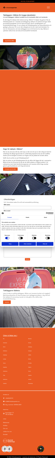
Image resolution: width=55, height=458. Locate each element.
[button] (48, 7)
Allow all (45, 243)
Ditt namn (7, 204)
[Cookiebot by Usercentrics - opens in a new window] (47, 213)
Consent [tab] (9, 217)
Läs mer (7, 302)
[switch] (21, 238)
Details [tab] (27, 217)
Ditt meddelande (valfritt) (12, 241)
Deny (10, 243)
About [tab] (45, 217)
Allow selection (27, 243)
